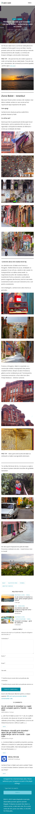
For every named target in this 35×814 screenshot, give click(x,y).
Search (17, 792)
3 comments (24, 30)
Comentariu (5, 638)
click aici (12, 66)
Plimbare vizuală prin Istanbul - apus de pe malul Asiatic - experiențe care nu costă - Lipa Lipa (15, 733)
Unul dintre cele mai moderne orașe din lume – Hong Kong (23, 609)
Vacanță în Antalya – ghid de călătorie (23, 622)
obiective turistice (7, 586)
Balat (4, 583)
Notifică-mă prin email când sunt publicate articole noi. (18, 684)
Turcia (19, 19)
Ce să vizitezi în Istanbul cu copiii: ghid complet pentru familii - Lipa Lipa (16, 708)
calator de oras (12, 583)
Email (3, 663)
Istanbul (22, 583)
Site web (3, 670)
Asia (14, 19)
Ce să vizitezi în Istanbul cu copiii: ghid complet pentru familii (24, 598)
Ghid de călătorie (20, 619)
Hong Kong (21, 606)
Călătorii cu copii (20, 595)
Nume (3, 656)
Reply (4, 726)
